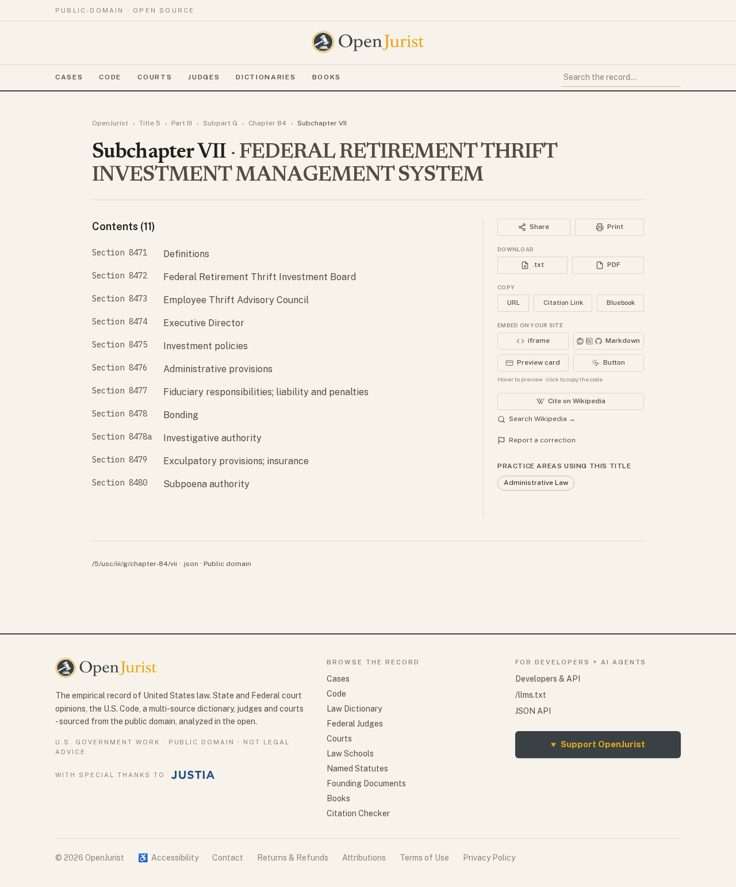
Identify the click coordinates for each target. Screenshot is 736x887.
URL (513, 302)
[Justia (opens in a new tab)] (193, 774)
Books (326, 77)
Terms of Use (424, 857)
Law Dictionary (354, 708)
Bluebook (621, 302)
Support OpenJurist (598, 744)
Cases (69, 77)
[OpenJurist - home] (368, 41)
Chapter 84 (267, 123)
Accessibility (168, 857)
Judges (204, 77)
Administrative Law (536, 483)
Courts (154, 77)
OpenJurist (110, 123)
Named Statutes (357, 768)
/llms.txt (530, 694)
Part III (181, 123)
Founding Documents (366, 783)
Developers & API (547, 678)
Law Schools (350, 753)
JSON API (533, 711)
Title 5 (149, 123)
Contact (227, 857)
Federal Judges (355, 723)
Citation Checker (358, 813)
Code (110, 77)
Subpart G (220, 123)
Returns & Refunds (292, 857)
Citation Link (563, 302)
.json (190, 564)
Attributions (364, 857)
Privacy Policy (489, 857)
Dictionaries (266, 77)
